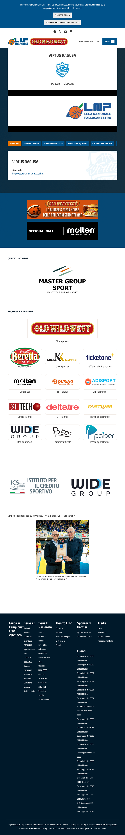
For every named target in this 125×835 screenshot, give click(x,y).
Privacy (65, 825)
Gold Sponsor (24, 366)
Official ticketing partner (100, 366)
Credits (114, 825)
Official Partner (100, 391)
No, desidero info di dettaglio (61, 23)
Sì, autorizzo (61, 15)
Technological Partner (100, 416)
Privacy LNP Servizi (77, 825)
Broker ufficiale (24, 442)
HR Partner (62, 391)
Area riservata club (89, 41)
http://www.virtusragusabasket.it (28, 173)
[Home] (38, 41)
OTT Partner (62, 416)
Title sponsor (62, 341)
